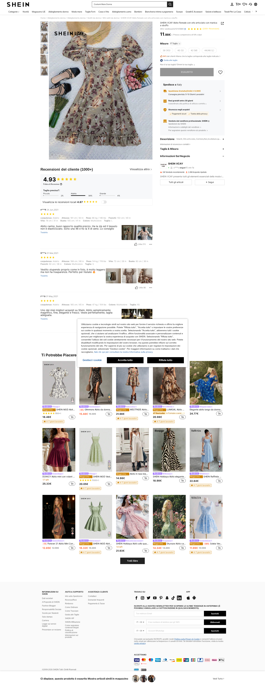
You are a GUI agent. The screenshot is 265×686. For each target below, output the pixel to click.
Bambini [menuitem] (138, 11)
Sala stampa (47, 617)
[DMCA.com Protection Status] (143, 670)
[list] (158, 598)
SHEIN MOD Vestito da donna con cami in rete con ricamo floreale (96, 476)
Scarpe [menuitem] (179, 11)
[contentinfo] (180, 662)
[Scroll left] (252, 12)
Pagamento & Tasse (96, 604)
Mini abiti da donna (111, 18)
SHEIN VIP (69, 618)
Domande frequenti (96, 600)
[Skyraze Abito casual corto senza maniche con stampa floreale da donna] (169, 517)
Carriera (45, 620)
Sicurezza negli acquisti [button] (179, 110)
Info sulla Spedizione (74, 596)
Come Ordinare (71, 607)
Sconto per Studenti (50, 613)
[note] (53, 421)
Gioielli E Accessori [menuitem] (194, 11)
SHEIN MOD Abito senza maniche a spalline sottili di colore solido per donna (96, 543)
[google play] (194, 599)
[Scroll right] (256, 12)
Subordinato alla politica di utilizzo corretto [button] (186, 104)
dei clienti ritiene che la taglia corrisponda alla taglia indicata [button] (191, 56)
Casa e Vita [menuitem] (103, 11)
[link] (238, 4)
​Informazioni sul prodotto (71, 636)
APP (188, 592)
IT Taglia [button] (174, 43)
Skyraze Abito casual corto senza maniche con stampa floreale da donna (169, 543)
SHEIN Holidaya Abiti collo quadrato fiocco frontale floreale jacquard (132, 543)
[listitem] (59, 392)
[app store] (188, 599)
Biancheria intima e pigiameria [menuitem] (159, 11)
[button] (250, 4)
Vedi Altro (132, 560)
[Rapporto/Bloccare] (150, 244)
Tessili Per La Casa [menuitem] (232, 11)
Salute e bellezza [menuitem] (213, 11)
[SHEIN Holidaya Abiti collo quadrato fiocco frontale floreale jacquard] (132, 517)
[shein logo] (18, 4)
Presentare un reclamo (51, 630)
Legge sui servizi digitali (49, 625)
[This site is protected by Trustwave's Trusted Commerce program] (136, 670)
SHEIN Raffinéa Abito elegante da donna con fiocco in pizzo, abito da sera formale (206, 476)
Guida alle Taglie (72, 615)
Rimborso (69, 604)
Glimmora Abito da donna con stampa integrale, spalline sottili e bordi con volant (96, 409)
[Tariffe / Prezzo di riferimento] (172, 35)
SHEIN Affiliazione (72, 622)
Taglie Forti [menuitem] (90, 11)
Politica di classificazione (71, 631)
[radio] (166, 50)
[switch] (104, 202)
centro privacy (140, 643)
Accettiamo (140, 655)
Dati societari (47, 598)
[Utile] (136, 244)
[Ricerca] (170, 4)
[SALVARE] (220, 72)
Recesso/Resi (71, 600)
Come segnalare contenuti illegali (72, 626)
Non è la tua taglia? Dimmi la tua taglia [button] (176, 65)
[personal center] (232, 4)
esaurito (187, 72)
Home (43, 18)
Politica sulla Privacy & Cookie (187, 639)
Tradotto (44, 232)
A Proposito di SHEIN (51, 602)
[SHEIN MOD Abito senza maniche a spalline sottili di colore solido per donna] (95, 517)
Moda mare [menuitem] (77, 11)
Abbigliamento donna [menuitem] (58, 11)
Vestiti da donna (94, 18)
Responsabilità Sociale (51, 609)
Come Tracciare (71, 611)
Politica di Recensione (51, 184)
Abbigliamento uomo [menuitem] (121, 11)
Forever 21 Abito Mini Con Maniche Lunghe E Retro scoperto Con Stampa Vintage (59, 543)
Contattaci (92, 596)
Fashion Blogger (49, 606)
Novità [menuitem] (26, 11)
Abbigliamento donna (56, 18)
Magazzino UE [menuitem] (38, 11)
